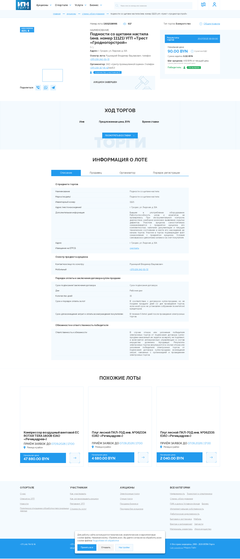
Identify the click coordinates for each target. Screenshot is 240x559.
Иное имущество (202, 529)
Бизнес (94, 5)
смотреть (134, 248)
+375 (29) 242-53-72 (99, 59)
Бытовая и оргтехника (181, 519)
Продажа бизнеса (129, 504)
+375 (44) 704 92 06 (28, 544)
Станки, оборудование (181, 499)
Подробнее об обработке (106, 540)
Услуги (79, 5)
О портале (61, 5)
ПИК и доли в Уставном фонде (185, 504)
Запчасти (198, 524)
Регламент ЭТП (77, 504)
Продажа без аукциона (131, 509)
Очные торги (126, 499)
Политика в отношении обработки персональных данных (44, 509)
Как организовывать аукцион (84, 499)
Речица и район (35, 447)
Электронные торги (130, 493)
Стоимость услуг (78, 509)
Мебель (197, 519)
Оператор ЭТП (27, 499)
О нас (23, 493)
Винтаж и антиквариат (181, 524)
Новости (24, 504)
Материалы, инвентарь (181, 529)
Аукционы (42, 5)
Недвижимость (177, 493)
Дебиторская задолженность (184, 514)
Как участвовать (78, 493)
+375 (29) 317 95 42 (99, 68)
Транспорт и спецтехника (199, 493)
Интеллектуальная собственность (187, 509)
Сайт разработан (176, 548)
